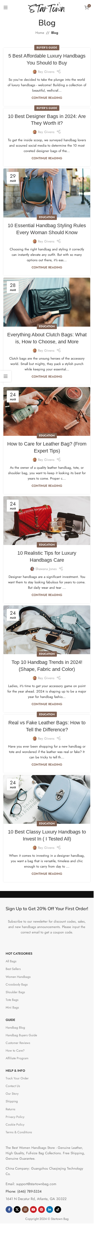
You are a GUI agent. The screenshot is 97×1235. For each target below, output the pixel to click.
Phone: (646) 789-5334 (24, 1191)
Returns (10, 1109)
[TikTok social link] (57, 1209)
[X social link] (17, 1209)
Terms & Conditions (19, 1132)
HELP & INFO (15, 1070)
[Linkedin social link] (49, 1209)
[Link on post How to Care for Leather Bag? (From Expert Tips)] (46, 411)
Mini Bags (12, 1007)
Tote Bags (12, 999)
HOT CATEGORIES (19, 953)
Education (47, 217)
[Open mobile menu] (5, 7)
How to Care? (15, 1050)
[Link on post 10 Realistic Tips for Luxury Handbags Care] (46, 520)
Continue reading (47, 98)
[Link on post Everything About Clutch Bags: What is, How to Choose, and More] (46, 302)
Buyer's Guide (47, 48)
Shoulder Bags (15, 992)
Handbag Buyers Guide (21, 1035)
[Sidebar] (5, 376)
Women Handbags (18, 976)
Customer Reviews (18, 1043)
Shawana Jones (46, 568)
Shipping (12, 1101)
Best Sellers (13, 969)
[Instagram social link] (25, 1209)
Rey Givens (46, 71)
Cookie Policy (15, 1124)
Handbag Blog (15, 1027)
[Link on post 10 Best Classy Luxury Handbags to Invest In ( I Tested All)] (46, 799)
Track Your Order (17, 1078)
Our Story (12, 1093)
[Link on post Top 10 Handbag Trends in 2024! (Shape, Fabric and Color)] (46, 629)
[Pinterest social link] (41, 1209)
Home (39, 32)
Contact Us (13, 1086)
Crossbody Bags (17, 984)
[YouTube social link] (33, 1209)
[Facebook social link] (9, 1209)
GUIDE (10, 1019)
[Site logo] (47, 7)
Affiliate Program (17, 1058)
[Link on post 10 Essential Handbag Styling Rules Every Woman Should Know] (46, 193)
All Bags (11, 961)
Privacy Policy (15, 1117)
